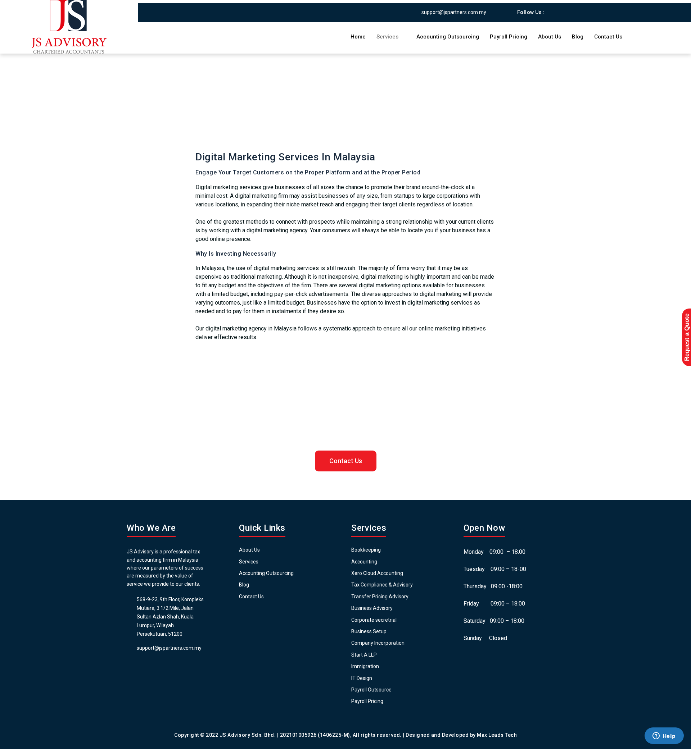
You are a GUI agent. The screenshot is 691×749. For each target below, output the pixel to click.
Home (358, 36)
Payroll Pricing (508, 36)
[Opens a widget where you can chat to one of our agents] (664, 736)
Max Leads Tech (497, 735)
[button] (345, 461)
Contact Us (608, 36)
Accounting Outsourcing (447, 36)
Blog (577, 36)
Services (387, 36)
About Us (549, 36)
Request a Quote (686, 337)
